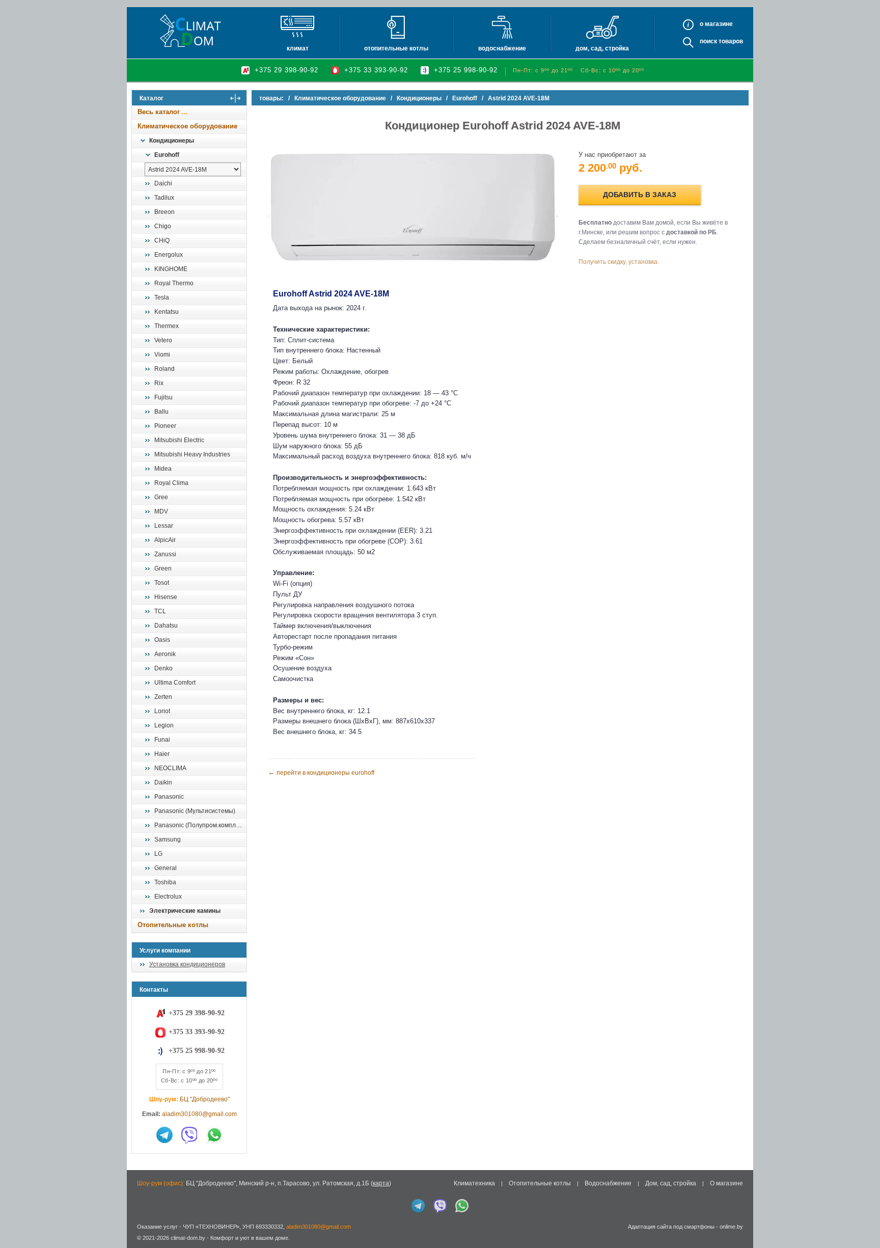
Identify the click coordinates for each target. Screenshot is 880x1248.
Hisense (165, 597)
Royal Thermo (174, 283)
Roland (164, 368)
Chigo (162, 226)
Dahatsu (166, 625)
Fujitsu (163, 397)
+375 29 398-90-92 (286, 70)
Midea (163, 468)
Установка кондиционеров (187, 964)
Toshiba (165, 882)
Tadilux (164, 197)
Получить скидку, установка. (619, 261)
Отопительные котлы (396, 48)
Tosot (161, 582)
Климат (298, 48)
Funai (162, 739)
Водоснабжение (502, 48)
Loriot (162, 711)
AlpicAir (165, 540)
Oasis (162, 639)
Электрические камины (185, 910)
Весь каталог (159, 112)
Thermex (166, 326)
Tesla (161, 297)
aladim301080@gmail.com (199, 1114)
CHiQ (162, 240)
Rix (158, 383)
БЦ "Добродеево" (205, 1099)
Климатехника (474, 1183)
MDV (161, 511)
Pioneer (165, 425)
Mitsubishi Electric (179, 440)
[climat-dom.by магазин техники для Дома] (190, 30)
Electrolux (168, 896)
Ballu (161, 411)
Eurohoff (166, 154)
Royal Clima (171, 482)
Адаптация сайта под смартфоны (671, 1227)
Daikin (163, 782)
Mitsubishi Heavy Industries (192, 454)
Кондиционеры (171, 140)
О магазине (726, 1183)
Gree (161, 497)
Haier (162, 753)
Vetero (163, 340)
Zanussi (165, 554)
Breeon (164, 211)
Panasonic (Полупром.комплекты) (200, 825)
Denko (163, 668)
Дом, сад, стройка (602, 48)
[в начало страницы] (862, 1217)
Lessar (163, 525)
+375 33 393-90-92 (376, 70)
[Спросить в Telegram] (164, 1135)
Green (163, 568)
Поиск (708, 41)
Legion (164, 725)
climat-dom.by (188, 1238)
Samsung (167, 839)
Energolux (168, 254)
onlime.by (731, 1227)
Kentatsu (166, 311)
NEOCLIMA (170, 768)
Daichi (163, 183)
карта (381, 1183)
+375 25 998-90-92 (466, 70)
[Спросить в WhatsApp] (214, 1135)
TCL (160, 611)
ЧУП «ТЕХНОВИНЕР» (211, 1227)
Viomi (162, 354)
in (141, 1245)
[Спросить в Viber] (189, 1135)
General (165, 868)
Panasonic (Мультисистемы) (194, 811)
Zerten (163, 696)
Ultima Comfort (175, 682)
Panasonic (169, 796)
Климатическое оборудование (187, 126)
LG (158, 853)
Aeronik (165, 654)
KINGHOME (170, 269)
